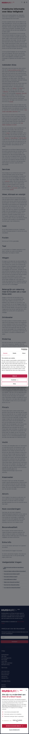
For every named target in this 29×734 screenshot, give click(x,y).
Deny (14, 383)
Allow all (14, 376)
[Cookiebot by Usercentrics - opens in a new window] (21, 349)
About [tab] (23, 353)
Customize (13, 379)
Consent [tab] (5, 353)
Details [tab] (14, 353)
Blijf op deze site (14, 729)
